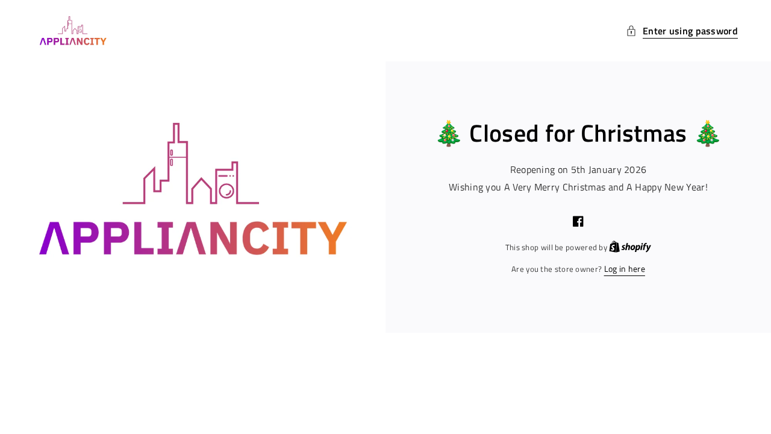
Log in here (624, 268)
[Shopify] (630, 247)
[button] (682, 31)
